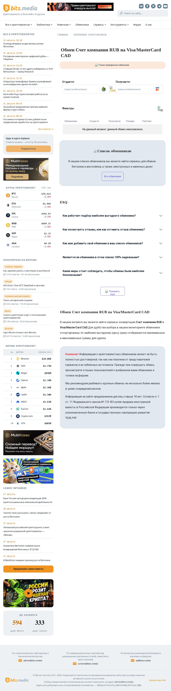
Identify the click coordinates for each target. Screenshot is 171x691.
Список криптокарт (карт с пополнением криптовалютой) (24, 316)
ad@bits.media (143, 660)
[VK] (141, 6)
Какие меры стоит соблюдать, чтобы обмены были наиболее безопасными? (103, 273)
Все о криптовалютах (18, 24)
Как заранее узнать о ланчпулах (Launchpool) (26, 270)
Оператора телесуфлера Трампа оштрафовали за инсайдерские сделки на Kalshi (27, 83)
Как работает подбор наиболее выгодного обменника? (99, 215)
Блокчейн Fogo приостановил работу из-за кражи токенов (25, 95)
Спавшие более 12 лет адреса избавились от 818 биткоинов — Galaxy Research (28, 70)
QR (139, 685)
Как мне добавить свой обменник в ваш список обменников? (103, 243)
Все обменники (112, 176)
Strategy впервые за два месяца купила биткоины (23, 45)
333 (39, 622)
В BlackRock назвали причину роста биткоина (26, 560)
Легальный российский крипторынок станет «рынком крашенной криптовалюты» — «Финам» (26, 531)
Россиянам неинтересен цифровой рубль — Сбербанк (26, 58)
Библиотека (44, 24)
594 (17, 622)
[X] (153, 6)
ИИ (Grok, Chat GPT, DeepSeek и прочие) (23, 285)
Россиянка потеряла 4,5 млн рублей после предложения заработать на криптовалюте (25, 121)
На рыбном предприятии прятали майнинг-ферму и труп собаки (25, 108)
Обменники (82, 24)
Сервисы (100, 24)
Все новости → (45, 128)
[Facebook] (147, 6)
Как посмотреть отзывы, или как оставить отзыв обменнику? (104, 229)
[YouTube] (165, 6)
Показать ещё (114, 293)
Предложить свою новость (28, 568)
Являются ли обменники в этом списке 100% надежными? (101, 257)
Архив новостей (157, 680)
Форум (137, 24)
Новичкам (64, 24)
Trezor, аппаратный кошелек (18, 300)
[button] (104, 89)
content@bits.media (88, 663)
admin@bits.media (32, 660)
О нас (148, 24)
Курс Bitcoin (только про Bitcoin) (19, 332)
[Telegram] (159, 6)
